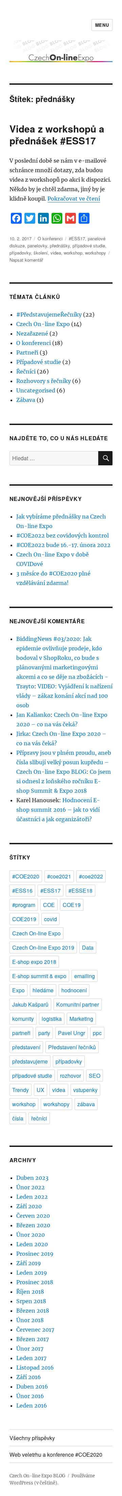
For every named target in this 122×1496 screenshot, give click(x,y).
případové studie (89, 245)
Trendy (20, 1090)
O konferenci (50, 238)
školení (41, 252)
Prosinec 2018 (34, 1282)
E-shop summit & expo (39, 976)
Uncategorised (35, 390)
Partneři (27, 352)
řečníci (39, 1118)
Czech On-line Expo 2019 (43, 947)
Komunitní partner (77, 1004)
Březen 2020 (33, 1225)
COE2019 (24, 919)
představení (26, 1047)
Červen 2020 (33, 1215)
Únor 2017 (29, 1348)
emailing (84, 976)
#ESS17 (77, 238)
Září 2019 (28, 1263)
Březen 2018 (32, 1310)
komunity (23, 1019)
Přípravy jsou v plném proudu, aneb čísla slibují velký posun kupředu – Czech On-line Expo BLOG (63, 762)
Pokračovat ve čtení (73, 198)
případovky (20, 252)
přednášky (60, 245)
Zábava (25, 400)
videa (55, 252)
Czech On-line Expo (43, 324)
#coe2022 (91, 876)
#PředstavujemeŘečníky (49, 314)
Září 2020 (29, 1206)
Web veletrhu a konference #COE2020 (55, 1454)
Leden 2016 (31, 1405)
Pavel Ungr (71, 1033)
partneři (21, 1033)
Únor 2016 (30, 1396)
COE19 (72, 905)
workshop (73, 252)
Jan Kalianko (33, 714)
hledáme (43, 990)
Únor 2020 (30, 1234)
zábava (86, 1104)
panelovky (37, 245)
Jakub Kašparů (30, 1004)
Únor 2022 (30, 1187)
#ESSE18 (80, 890)
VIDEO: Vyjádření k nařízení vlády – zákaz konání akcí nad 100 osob (64, 696)
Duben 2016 (32, 1386)
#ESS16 (22, 890)
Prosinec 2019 (35, 1253)
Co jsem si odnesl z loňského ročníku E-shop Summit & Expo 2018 (63, 781)
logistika (52, 1019)
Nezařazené (32, 333)
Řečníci (26, 371)
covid (50, 919)
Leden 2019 (31, 1272)
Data (88, 947)
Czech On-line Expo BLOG (37, 1476)
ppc (97, 1033)
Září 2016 (28, 1377)
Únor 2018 (30, 1320)
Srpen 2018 (31, 1301)
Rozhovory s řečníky (43, 381)
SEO (94, 1075)
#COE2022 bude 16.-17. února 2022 (63, 545)
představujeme (30, 1061)
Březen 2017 (32, 1339)
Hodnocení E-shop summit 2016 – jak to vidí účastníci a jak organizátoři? (58, 810)
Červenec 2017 (35, 1329)
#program (23, 905)
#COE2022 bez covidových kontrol (62, 535)
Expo (18, 990)
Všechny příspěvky (32, 1438)
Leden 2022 (32, 1196)
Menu (102, 25)
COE (49, 905)
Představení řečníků (72, 1047)
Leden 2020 (32, 1244)
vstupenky (85, 1090)
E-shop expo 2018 (34, 962)
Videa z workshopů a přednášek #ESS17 (56, 134)
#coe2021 (59, 876)
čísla (17, 1118)
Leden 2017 (31, 1358)
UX (40, 1090)
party (44, 1033)
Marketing (81, 1019)
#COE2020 (25, 876)
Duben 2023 (32, 1177)
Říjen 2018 (30, 1291)
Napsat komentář (26, 260)
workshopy (95, 252)
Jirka (22, 733)
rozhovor (70, 1075)
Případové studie (38, 362)
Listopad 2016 (35, 1367)
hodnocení (74, 990)
